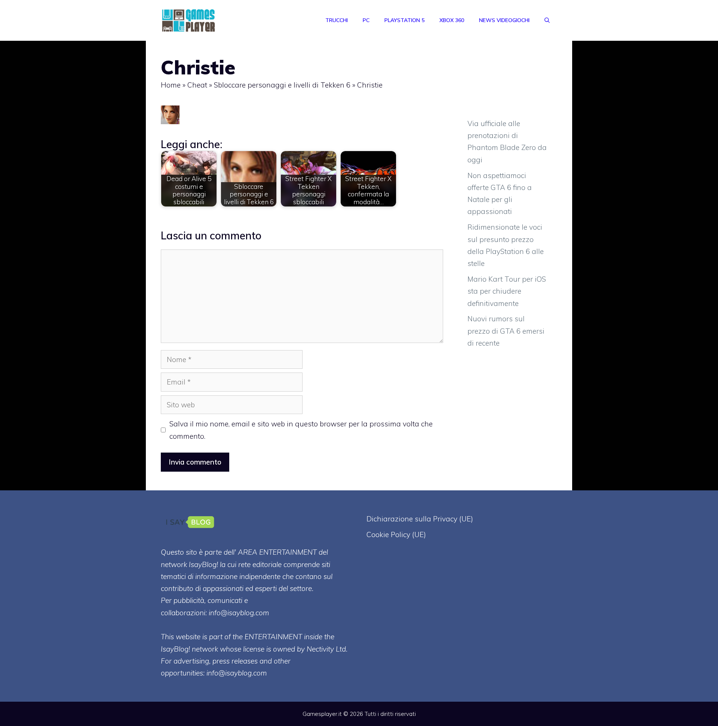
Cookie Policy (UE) (396, 534)
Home (171, 84)
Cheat (197, 84)
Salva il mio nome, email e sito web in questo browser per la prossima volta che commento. (301, 429)
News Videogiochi (504, 20)
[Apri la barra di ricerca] (547, 20)
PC (366, 20)
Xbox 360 (451, 20)
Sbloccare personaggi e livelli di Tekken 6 (282, 84)
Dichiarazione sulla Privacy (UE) (419, 518)
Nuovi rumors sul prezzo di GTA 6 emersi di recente (505, 330)
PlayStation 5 (404, 20)
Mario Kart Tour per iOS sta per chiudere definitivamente (506, 291)
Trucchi (336, 20)
